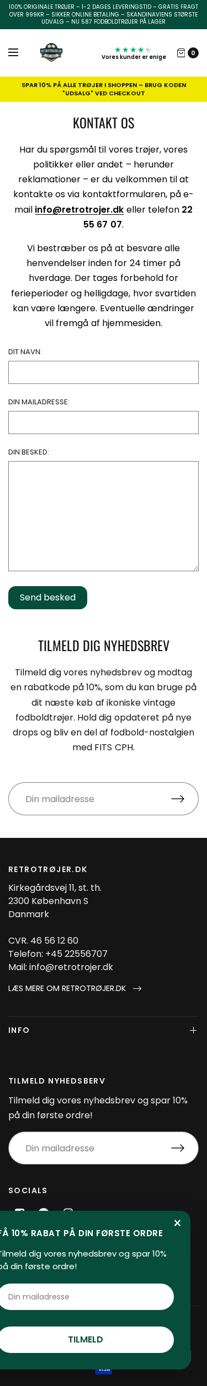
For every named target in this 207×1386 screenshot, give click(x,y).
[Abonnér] (185, 798)
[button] (74, 988)
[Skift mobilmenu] (20, 53)
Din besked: (28, 452)
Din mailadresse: (39, 401)
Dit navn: (25, 351)
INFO (19, 1030)
